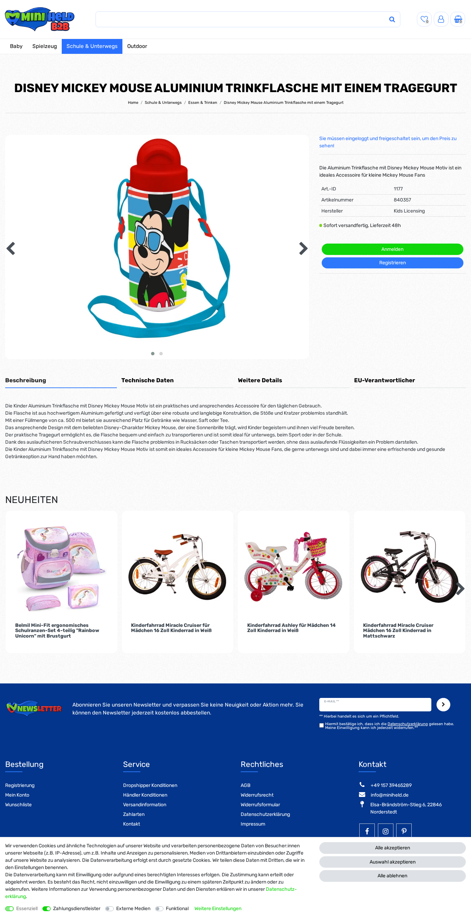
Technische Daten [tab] (147, 380)
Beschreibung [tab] (25, 380)
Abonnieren (443, 704)
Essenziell (27, 908)
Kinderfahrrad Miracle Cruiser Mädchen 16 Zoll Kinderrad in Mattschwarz (398, 631)
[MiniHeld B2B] (40, 19)
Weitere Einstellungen (217, 908)
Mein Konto (17, 795)
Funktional (177, 908)
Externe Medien (133, 908)
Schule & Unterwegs (92, 46)
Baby (16, 46)
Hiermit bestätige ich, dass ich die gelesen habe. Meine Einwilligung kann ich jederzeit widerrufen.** (389, 726)
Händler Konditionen (145, 795)
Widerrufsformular (260, 805)
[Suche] (392, 19)
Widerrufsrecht (257, 795)
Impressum (253, 824)
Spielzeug (44, 46)
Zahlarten (133, 814)
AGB (245, 785)
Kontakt (131, 824)
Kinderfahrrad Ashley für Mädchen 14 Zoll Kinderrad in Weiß (291, 628)
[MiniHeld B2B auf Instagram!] (385, 831)
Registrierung (19, 785)
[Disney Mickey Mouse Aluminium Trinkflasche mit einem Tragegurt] (157, 287)
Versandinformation (144, 805)
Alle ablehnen (392, 876)
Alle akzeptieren (392, 848)
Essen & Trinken (202, 102)
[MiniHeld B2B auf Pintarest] (404, 831)
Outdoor (137, 46)
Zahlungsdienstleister (76, 908)
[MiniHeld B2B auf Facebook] (367, 831)
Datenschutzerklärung (265, 814)
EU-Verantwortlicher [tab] (384, 380)
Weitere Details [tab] (260, 380)
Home (133, 102)
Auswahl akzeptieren (392, 862)
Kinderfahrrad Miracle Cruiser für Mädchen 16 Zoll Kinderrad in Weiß (171, 628)
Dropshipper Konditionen (150, 785)
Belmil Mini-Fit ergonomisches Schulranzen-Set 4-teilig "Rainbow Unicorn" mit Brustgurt (57, 631)
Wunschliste (18, 805)
